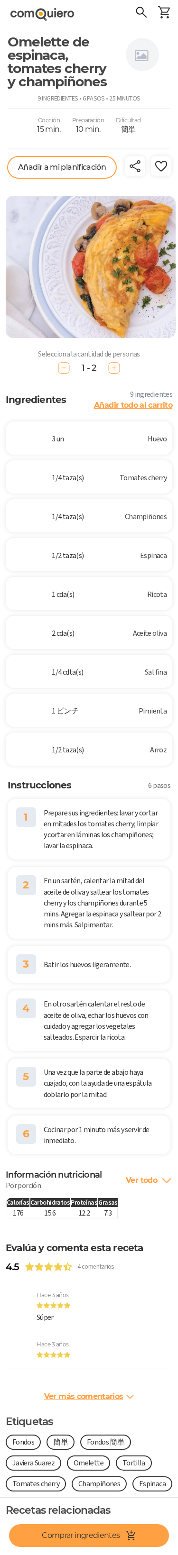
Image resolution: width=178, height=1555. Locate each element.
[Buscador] (141, 13)
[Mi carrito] (163, 13)
